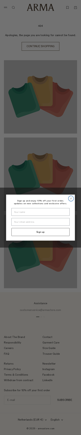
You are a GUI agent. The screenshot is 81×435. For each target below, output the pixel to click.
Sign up (40, 232)
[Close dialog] (71, 198)
